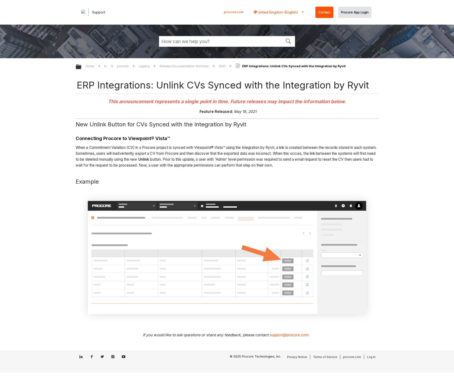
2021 (223, 66)
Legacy (145, 66)
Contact (324, 12)
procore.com (234, 12)
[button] (288, 40)
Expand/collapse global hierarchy (81, 67)
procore (123, 66)
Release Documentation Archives (185, 66)
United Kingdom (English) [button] (277, 12)
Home (90, 66)
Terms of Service (325, 357)
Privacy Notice (297, 357)
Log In (371, 357)
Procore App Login (355, 12)
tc (106, 66)
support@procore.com (288, 335)
